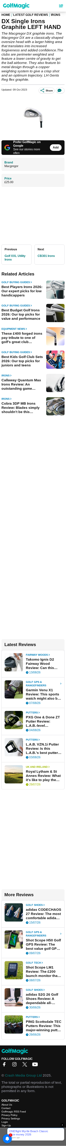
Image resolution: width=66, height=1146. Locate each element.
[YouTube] (36, 1065)
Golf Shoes (34, 904)
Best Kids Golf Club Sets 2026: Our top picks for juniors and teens (22, 361)
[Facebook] (5, 1065)
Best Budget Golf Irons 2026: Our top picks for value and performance (20, 314)
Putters (32, 712)
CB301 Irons (46, 255)
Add (56, 147)
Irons (55, 14)
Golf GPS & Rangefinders (36, 683)
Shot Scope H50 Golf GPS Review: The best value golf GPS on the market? (43, 944)
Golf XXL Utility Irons (15, 257)
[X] (25, 1065)
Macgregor (11, 166)
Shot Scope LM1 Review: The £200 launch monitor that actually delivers (42, 971)
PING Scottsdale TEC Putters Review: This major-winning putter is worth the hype (43, 1026)
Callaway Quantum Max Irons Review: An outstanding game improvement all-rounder (22, 384)
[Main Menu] (61, 6)
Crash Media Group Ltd (23, 1075)
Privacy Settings (10, 1118)
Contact (5, 1108)
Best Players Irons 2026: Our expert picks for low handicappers (21, 291)
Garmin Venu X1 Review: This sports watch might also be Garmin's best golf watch (43, 694)
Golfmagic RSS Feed (13, 1111)
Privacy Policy (9, 1115)
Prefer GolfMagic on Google (27, 143)
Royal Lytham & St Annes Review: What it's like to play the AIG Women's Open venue (43, 776)
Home (5, 14)
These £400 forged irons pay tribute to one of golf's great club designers (21, 338)
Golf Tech (33, 962)
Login (4, 1122)
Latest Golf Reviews (30, 14)
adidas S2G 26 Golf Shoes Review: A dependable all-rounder (42, 999)
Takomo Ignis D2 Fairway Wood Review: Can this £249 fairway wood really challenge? (41, 664)
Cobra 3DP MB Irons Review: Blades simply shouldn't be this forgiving (20, 408)
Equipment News (13, 328)
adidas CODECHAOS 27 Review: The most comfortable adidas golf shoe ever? (43, 914)
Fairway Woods (37, 654)
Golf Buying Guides (15, 282)
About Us (6, 1104)
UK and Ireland (37, 766)
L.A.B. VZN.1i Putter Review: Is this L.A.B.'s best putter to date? (42, 748)
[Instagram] (15, 1065)
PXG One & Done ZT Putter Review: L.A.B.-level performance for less (43, 721)
